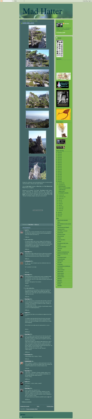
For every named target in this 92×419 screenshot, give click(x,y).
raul (26, 230)
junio (60, 201)
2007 (59, 214)
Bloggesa (59, 225)
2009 (59, 181)
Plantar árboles (60, 274)
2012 (59, 176)
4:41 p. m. (27, 296)
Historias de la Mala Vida (62, 253)
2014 (59, 172)
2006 (59, 215)
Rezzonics (59, 280)
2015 (59, 171)
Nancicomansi (60, 271)
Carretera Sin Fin (60, 229)
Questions (59, 278)
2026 (59, 152)
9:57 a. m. (27, 285)
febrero (60, 208)
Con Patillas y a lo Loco (62, 230)
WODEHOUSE (28, 361)
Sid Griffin (59, 285)
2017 (59, 167)
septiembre (61, 196)
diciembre (61, 183)
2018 (59, 166)
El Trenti (59, 241)
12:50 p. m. (27, 379)
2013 (59, 174)
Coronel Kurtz (60, 232)
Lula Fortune (60, 267)
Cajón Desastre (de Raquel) (63, 227)
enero (60, 210)
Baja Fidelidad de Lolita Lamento (64, 223)
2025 (59, 154)
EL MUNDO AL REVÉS (63, 192)
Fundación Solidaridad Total (63, 252)
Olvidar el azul (62, 191)
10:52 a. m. (27, 352)
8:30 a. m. (27, 258)
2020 (59, 162)
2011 (59, 178)
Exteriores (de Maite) (61, 246)
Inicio (38, 406)
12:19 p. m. (27, 399)
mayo (60, 203)
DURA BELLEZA (62, 186)
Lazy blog (59, 262)
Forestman (59, 248)
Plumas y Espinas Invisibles (64, 187)
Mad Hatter (42, 10)
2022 (59, 159)
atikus (26, 312)
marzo (60, 207)
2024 (59, 155)
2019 (59, 164)
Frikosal (59, 250)
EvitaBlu (59, 244)
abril (60, 205)
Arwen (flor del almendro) (62, 220)
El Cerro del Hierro (61, 239)
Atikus (58, 222)
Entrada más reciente (24, 406)
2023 (59, 157)
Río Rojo (59, 283)
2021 (59, 161)
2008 (59, 212)
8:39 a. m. (27, 310)
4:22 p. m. (27, 358)
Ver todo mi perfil (61, 32)
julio (60, 200)
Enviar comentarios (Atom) (32, 409)
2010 (59, 179)
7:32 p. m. (27, 237)
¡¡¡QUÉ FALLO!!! (62, 189)
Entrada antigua (50, 406)
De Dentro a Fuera (61, 234)
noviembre (61, 184)
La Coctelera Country (61, 257)
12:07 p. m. (27, 385)
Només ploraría (60, 273)
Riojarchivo (59, 281)
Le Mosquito (28, 261)
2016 (59, 169)
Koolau (58, 255)
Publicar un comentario (26, 401)
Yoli (48, 396)
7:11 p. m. (27, 368)
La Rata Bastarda (61, 259)
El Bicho (59, 237)
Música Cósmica (60, 269)
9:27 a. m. (27, 272)
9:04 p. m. (27, 249)
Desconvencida (60, 236)
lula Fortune (27, 354)
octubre (60, 195)
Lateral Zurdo (60, 260)
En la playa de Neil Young (62, 243)
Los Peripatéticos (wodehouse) (63, 266)
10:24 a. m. (27, 331)
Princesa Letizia (60, 276)
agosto (60, 198)
